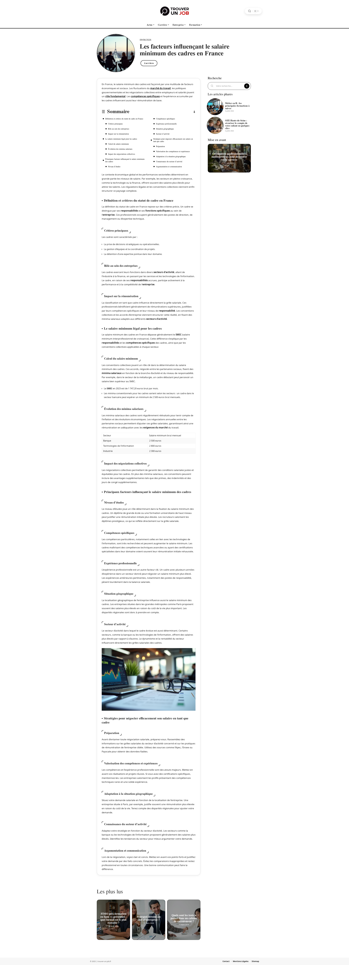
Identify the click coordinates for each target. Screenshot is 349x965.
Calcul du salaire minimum (118, 144)
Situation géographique (165, 128)
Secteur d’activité (162, 133)
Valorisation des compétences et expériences (173, 151)
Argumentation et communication (169, 166)
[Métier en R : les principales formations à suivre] (215, 106)
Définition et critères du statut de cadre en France (124, 118)
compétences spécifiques (145, 96)
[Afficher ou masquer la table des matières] (162, 112)
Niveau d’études (114, 166)
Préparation (160, 146)
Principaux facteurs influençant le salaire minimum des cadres (125, 160)
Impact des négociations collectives (121, 154)
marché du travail (160, 88)
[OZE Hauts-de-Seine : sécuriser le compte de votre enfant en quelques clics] (215, 125)
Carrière (149, 63)
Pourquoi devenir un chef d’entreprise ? (148, 918)
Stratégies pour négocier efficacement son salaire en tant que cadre (173, 140)
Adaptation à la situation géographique (171, 156)
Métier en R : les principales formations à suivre (237, 105)
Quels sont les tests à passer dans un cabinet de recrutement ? (184, 918)
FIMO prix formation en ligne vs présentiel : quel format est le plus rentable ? (113, 918)
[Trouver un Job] (174, 11)
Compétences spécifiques (165, 118)
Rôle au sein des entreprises (118, 128)
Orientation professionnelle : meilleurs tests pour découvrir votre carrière (229, 157)
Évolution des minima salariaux (120, 149)
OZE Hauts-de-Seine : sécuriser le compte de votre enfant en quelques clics (237, 124)
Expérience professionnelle (166, 123)
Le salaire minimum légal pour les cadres (121, 139)
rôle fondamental (115, 96)
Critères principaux (115, 123)
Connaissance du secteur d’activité (169, 161)
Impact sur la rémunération (118, 133)
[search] (249, 11)
